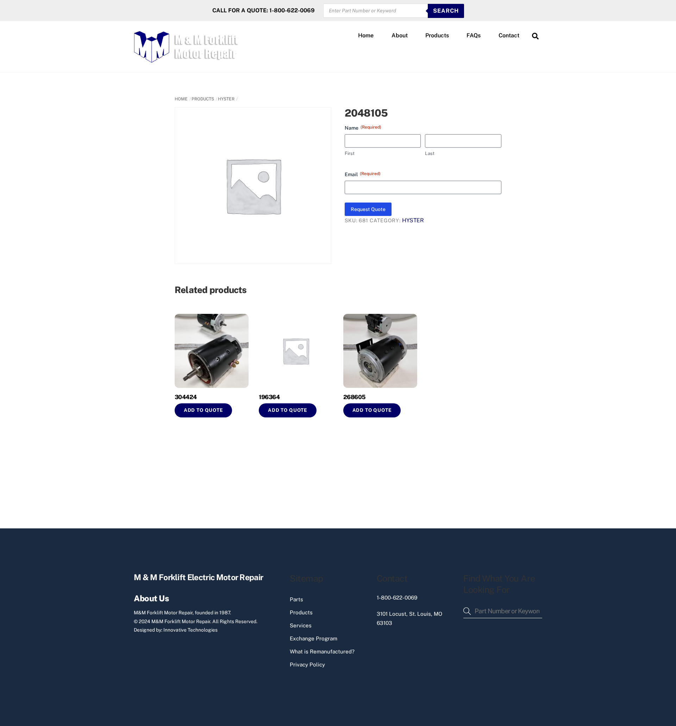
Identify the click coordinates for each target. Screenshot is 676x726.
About (400, 35)
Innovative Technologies (190, 630)
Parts (296, 599)
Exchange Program (313, 638)
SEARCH (446, 10)
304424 (186, 397)
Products (437, 35)
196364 (269, 397)
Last (429, 153)
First (350, 153)
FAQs (474, 35)
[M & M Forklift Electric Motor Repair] (187, 59)
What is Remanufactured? (322, 651)
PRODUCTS (203, 99)
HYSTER (226, 99)
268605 (354, 397)
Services (301, 625)
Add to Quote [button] (203, 410)
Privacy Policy (307, 665)
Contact (509, 35)
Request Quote (368, 209)
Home (366, 35)
